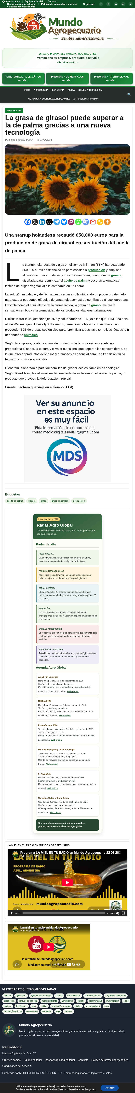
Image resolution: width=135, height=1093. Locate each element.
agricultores (67, 1001)
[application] (67, 882)
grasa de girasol (56, 242)
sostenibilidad (73, 995)
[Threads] (49, 222)
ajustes (91, 1089)
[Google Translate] (85, 222)
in (123, 4)
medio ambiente (49, 1001)
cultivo (44, 1006)
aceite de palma (75, 280)
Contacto (53, 1)
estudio (81, 1001)
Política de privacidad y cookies (59, 4)
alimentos (46, 1011)
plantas (59, 995)
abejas (78, 1006)
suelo (126, 1001)
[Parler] (71, 222)
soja (58, 1011)
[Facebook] (27, 222)
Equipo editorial (34, 1)
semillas (68, 1011)
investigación (112, 1001)
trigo (106, 1006)
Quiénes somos (11, 1)
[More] (107, 222)
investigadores (93, 1006)
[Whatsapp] (78, 222)
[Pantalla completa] (123, 913)
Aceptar (110, 1087)
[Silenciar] (118, 913)
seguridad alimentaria (116, 995)
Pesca (71, 90)
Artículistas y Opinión (85, 99)
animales (31, 335)
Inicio (27, 90)
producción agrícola (61, 1006)
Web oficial (73, 691)
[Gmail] (93, 222)
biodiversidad (95, 1001)
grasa (43, 501)
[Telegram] (56, 222)
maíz (34, 1006)
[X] (35, 222)
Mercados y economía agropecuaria (49, 99)
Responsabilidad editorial (21, 4)
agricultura (21, 995)
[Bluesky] (64, 222)
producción (96, 270)
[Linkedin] (42, 222)
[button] (23, 78)
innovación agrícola (28, 1001)
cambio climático (93, 995)
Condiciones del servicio (21, 6)
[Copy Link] (100, 222)
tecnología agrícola (13, 1011)
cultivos (7, 995)
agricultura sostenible (41, 995)
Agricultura (41, 90)
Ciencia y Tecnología (90, 90)
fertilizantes (21, 1006)
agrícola (8, 1006)
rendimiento (32, 1011)
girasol (116, 275)
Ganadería (58, 90)
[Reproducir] (12, 913)
